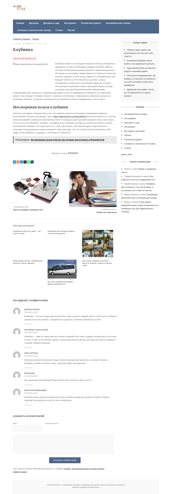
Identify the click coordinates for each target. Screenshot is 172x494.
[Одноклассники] (18, 161)
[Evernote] (28, 161)
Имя (15, 423)
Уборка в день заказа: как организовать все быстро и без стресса (138, 53)
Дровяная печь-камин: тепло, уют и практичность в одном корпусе (139, 92)
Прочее (71, 30)
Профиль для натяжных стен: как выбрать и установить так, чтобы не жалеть (138, 187)
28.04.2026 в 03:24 (31, 393)
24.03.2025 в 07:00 (31, 312)
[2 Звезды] (71, 153)
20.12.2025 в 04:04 (31, 376)
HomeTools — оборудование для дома (31, 10)
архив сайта (126, 154)
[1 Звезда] (69, 153)
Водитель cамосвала (106, 212)
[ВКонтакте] (14, 161)
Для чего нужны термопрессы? (28, 210)
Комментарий (52, 423)
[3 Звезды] (73, 153)
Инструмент (70, 23)
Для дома (34, 23)
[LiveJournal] (32, 161)
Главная (20, 23)
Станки (59, 30)
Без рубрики (130, 118)
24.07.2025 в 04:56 (31, 356)
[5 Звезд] (77, 153)
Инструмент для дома (134, 131)
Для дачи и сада (51, 23)
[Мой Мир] (21, 161)
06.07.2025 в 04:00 (31, 332)
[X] (25, 161)
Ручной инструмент (91, 23)
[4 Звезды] (75, 153)
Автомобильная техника (118, 23)
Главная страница (21, 38)
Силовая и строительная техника (34, 30)
